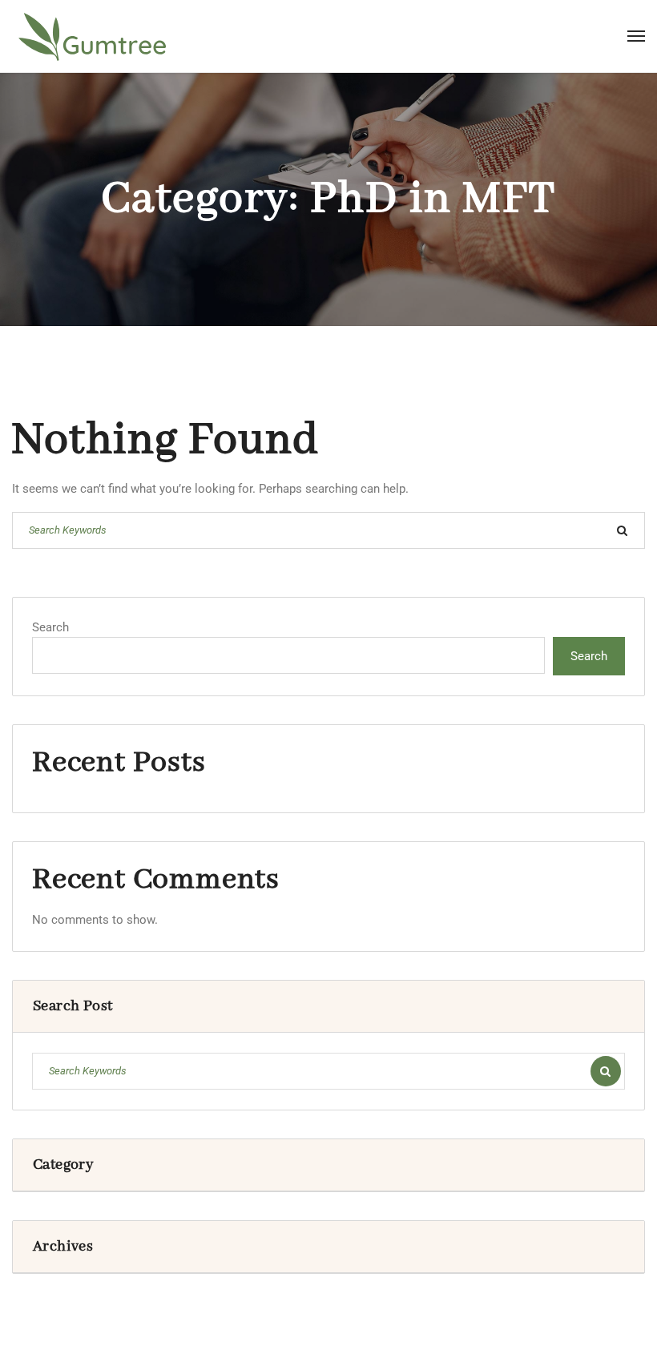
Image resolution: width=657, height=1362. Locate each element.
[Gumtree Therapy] (92, 36)
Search (50, 627)
